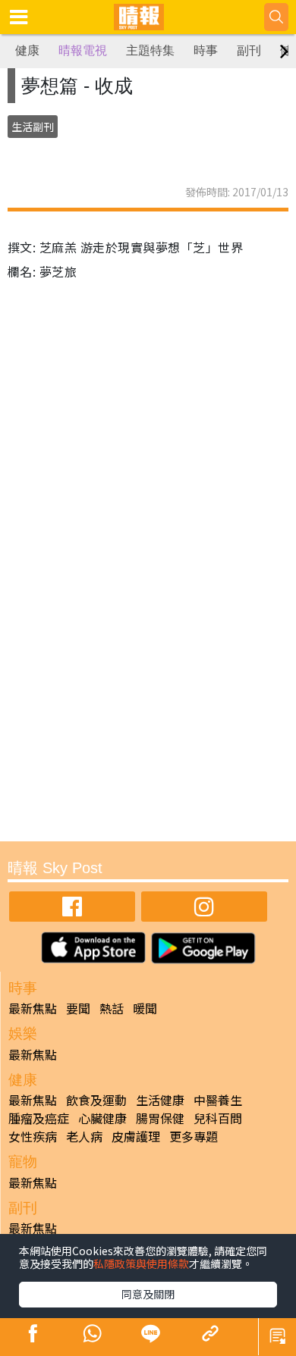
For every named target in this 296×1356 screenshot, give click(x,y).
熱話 (111, 1008)
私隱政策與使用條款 (141, 1263)
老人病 (84, 1136)
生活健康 (160, 1100)
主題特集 (150, 50)
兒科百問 (218, 1118)
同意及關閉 (148, 1293)
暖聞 (145, 1008)
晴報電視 (82, 50)
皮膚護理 (136, 1136)
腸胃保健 (160, 1118)
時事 (206, 50)
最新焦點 (32, 1008)
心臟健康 (102, 1118)
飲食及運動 (96, 1100)
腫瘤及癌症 (38, 1118)
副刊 (249, 50)
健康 (27, 50)
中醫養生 (218, 1100)
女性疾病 (32, 1136)
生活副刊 (32, 126)
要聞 (78, 1008)
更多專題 (193, 1136)
